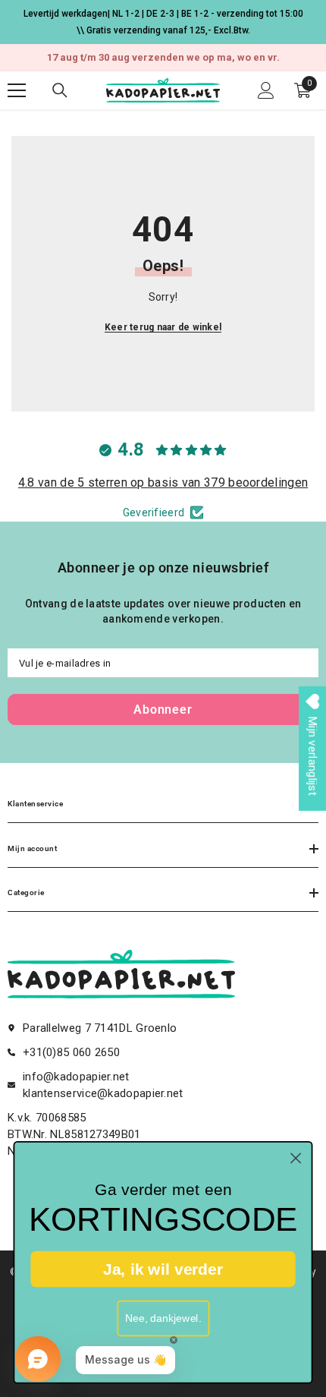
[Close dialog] (296, 1158)
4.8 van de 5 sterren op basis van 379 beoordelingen (163, 482)
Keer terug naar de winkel (163, 327)
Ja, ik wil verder (162, 1269)
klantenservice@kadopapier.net (103, 1093)
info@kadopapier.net (76, 1076)
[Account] (266, 90)
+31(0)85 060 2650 (71, 1052)
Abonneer (162, 709)
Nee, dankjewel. (163, 1318)
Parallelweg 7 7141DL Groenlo (100, 1028)
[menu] (17, 90)
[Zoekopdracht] (60, 90)
